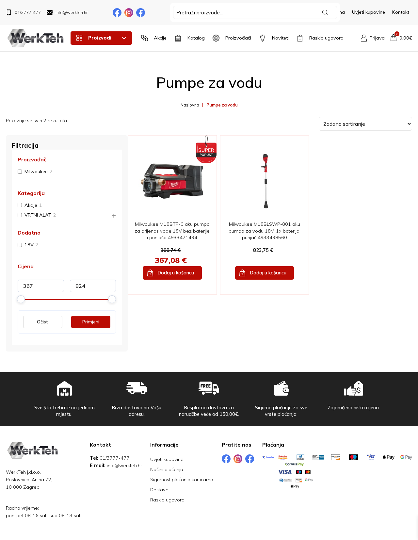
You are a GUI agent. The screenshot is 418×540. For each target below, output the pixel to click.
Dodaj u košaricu (175, 273)
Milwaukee (36, 172)
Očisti (43, 322)
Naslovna (190, 104)
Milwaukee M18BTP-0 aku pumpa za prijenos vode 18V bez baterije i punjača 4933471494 (172, 230)
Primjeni (90, 322)
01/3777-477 (114, 458)
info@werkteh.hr (124, 465)
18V (29, 245)
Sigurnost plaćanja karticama (181, 480)
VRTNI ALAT (37, 215)
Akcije (30, 205)
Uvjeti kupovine (368, 12)
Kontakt (400, 12)
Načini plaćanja (166, 469)
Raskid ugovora (167, 500)
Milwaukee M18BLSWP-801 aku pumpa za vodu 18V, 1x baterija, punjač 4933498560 (264, 230)
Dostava (159, 490)
